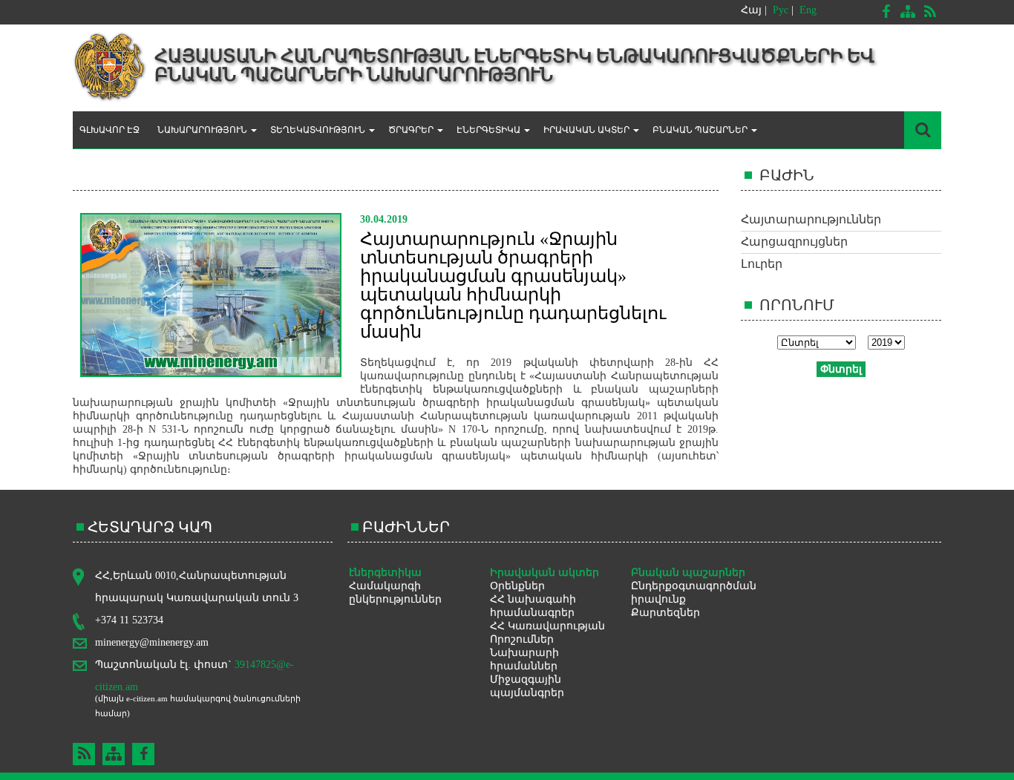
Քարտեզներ (665, 612)
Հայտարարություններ (811, 219)
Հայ (751, 10)
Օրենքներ (517, 585)
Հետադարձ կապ (150, 527)
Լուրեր (761, 264)
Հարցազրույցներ (794, 241)
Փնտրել (841, 369)
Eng (808, 10)
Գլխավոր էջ (109, 130)
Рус (780, 10)
